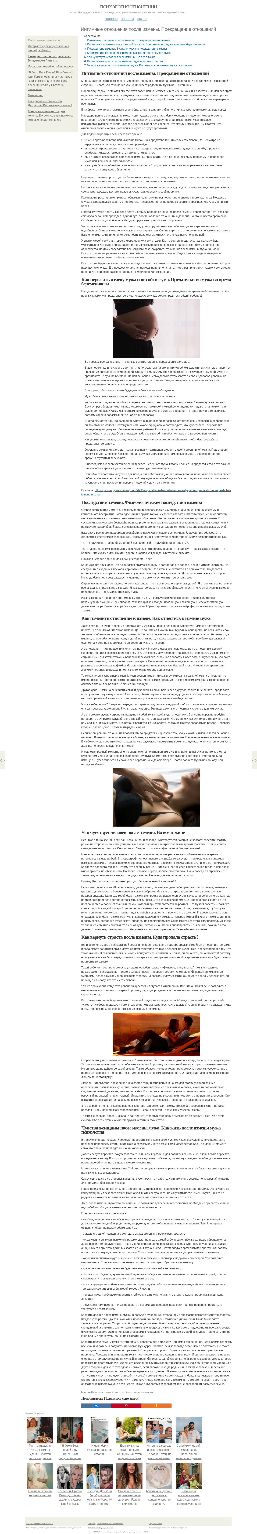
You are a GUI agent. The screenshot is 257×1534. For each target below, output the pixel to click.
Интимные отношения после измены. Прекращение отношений (128, 40)
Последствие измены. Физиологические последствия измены (127, 48)
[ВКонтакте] (96, 1405)
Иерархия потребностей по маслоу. (51, 66)
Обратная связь (155, 1523)
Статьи (142, 18)
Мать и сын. (35, 95)
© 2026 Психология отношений (39, 1523)
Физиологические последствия (139, 1392)
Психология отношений (128, 7)
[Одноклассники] (156, 1405)
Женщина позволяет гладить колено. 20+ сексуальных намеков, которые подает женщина (50, 115)
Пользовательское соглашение (110, 1523)
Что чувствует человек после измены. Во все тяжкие (121, 57)
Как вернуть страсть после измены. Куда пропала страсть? (125, 61)
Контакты (91, 1523)
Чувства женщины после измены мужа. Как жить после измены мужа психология (139, 65)
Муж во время (118, 1392)
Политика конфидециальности (100, 1527)
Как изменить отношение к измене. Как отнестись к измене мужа (129, 53)
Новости (127, 18)
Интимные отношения (101, 1392)
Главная (111, 18)
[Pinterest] (126, 1405)
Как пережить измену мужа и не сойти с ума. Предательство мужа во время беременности (146, 44)
